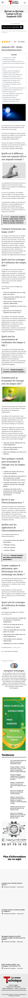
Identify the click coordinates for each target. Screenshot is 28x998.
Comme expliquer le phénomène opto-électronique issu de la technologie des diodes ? (12, 95)
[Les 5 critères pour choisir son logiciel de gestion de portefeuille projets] (5, 762)
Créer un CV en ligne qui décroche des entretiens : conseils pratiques (17, 792)
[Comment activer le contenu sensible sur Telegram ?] (14, 899)
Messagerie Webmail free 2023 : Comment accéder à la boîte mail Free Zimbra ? (13, 938)
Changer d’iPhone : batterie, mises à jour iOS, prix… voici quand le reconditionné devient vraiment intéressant (18, 769)
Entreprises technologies (8, 660)
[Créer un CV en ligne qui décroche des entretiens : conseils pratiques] (5, 792)
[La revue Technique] (14, 979)
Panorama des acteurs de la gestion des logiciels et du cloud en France (17, 808)
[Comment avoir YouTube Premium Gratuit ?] (14, 872)
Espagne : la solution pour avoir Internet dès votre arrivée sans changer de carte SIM (18, 785)
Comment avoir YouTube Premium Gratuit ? (12, 883)
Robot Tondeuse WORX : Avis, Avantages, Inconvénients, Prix (11, 965)
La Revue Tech (5, 31)
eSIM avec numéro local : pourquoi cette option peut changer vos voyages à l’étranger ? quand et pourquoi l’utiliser (18, 800)
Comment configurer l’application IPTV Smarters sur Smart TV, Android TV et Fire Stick (17, 777)
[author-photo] (3, 887)
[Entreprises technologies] (14, 665)
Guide (10, 31)
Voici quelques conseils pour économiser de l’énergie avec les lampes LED (11, 84)
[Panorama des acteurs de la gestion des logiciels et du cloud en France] (5, 808)
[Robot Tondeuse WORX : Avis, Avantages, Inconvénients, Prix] (14, 953)
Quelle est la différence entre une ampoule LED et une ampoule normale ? (13, 63)
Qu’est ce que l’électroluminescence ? (14, 88)
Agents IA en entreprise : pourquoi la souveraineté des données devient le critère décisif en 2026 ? (18, 815)
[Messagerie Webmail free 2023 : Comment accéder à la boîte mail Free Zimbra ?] (14, 925)
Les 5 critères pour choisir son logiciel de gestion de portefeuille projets (18, 762)
